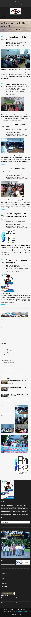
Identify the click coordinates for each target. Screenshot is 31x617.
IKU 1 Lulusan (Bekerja (12, 270)
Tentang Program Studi (9, 349)
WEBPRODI (4, 573)
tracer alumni (10, 271)
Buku (25, 90)
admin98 (17, 43)
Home (3, 29)
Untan (27, 86)
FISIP (3, 571)
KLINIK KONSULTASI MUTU (8, 360)
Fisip (12, 265)
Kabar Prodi (9, 131)
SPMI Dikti (4, 583)
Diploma (5, 357)
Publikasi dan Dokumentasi (11, 374)
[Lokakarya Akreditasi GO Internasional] (4, 395)
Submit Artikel (8, 370)
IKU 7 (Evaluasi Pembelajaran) (19, 47)
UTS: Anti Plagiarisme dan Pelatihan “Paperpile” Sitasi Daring (14, 216)
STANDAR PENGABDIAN (9, 366)
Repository (7, 372)
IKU (15, 265)
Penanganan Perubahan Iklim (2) (17, 381)
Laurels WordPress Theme (21, 611)
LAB (3, 578)
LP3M (3, 581)
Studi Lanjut (21, 270)
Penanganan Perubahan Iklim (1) (17, 387)
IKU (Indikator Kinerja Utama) (20, 268)
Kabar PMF (24, 42)
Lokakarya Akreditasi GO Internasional (18, 395)
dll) (7, 91)
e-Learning (18, 42)
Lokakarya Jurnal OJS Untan (17, 84)
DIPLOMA (4, 576)
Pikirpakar (6, 355)
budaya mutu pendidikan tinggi (15, 45)
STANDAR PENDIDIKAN (9, 364)
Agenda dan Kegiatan (9, 362)
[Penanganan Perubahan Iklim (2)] (4, 382)
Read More (4, 80)
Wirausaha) (17, 271)
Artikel (9, 42)
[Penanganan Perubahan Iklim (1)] (4, 389)
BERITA (13, 42)
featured (8, 47)
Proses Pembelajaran (9, 351)
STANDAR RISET (21, 86)
